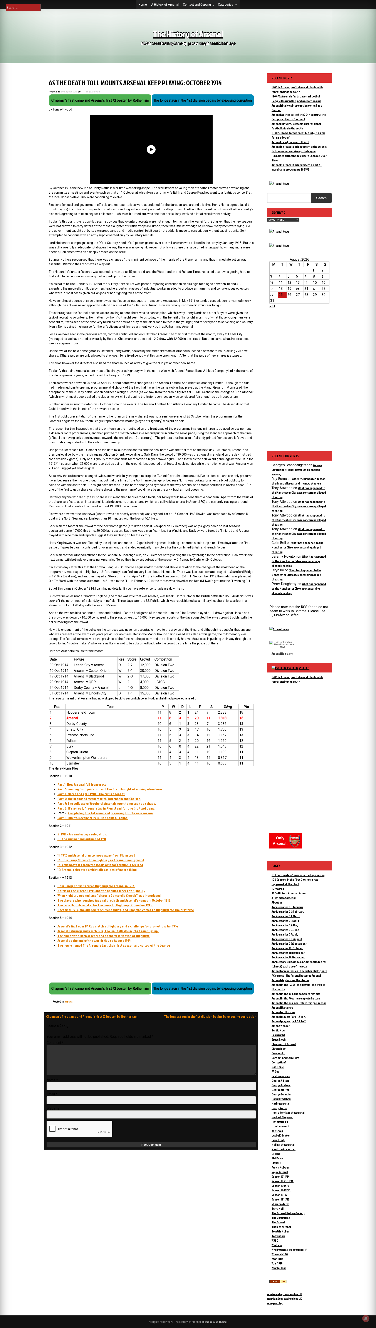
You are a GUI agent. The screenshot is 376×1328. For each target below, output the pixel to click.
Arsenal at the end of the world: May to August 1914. (94, 940)
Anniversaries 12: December (288, 957)
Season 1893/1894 (283, 1181)
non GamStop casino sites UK (284, 1294)
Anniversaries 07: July (285, 934)
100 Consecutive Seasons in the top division (298, 875)
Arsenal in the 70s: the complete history (296, 998)
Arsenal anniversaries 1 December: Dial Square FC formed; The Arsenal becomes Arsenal (299, 973)
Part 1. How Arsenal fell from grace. (82, 784)
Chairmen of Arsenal (284, 1044)
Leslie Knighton (281, 1135)
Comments (278, 1053)
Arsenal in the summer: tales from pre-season (299, 1003)
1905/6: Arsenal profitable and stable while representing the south (297, 679)
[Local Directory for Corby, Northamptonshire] (278, 1282)
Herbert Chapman (282, 1117)
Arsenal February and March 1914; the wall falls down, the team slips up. (108, 931)
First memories (281, 1076)
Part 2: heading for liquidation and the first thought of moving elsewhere (109, 789)
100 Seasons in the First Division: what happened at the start (295, 881)
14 (305, 282)
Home (143, 4)
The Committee (281, 1218)
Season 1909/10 (281, 1190)
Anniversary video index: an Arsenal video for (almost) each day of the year (299, 964)
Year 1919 (277, 1263)
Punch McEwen (280, 1167)
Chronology (278, 1048)
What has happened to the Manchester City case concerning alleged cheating (299, 492)
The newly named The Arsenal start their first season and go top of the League (113, 945)
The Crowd (278, 1222)
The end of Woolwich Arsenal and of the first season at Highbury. (103, 935)
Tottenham (278, 1236)
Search (321, 198)
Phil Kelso (277, 1158)
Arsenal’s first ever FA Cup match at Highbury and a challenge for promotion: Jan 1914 (117, 926)
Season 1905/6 (280, 1186)
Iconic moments (281, 1126)
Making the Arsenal (283, 1144)
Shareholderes (280, 1204)
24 (271, 295)
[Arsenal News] (279, 183)
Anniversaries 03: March (286, 916)
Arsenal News (280, 653)
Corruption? (279, 1062)
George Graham (281, 1085)
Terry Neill (278, 1208)
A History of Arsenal (165, 4)
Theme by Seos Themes (214, 1322)
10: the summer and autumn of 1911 (81, 839)
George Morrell (280, 1090)
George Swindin (281, 1094)
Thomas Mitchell (281, 1227)
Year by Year (279, 1268)
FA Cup (275, 1071)
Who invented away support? (289, 1250)
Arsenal (69, 1001)
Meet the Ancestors (283, 1149)
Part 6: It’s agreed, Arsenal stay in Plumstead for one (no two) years (106, 808)
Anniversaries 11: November (288, 953)
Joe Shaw (277, 1131)
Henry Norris (279, 1108)
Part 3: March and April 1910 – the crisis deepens (91, 793)
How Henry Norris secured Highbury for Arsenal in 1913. (96, 886)
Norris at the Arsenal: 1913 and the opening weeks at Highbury (101, 890)
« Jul (272, 306)
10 (271, 282)
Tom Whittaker (280, 1231)
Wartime (277, 1245)
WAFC (275, 1240)
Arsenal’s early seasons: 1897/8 (290, 142)
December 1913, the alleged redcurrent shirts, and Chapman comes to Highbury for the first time (125, 909)
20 (297, 289)
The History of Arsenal (188, 34)
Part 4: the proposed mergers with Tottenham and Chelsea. (99, 798)
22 (314, 289)
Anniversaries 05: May (285, 925)
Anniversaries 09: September (289, 943)
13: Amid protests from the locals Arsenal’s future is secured (100, 864)
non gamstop (275, 1303)
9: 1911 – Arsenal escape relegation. (82, 834)
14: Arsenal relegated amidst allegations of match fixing (97, 869)
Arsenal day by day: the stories (290, 980)
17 (271, 289)
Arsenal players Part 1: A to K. (289, 1016)
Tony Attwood (92, 91)
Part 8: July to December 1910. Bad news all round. (92, 817)
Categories (225, 4)
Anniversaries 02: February (288, 911)
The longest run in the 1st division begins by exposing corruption (210, 1016)
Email (52, 1094)
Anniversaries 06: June (285, 930)
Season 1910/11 (280, 1195)
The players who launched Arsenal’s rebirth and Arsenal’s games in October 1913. (114, 900)
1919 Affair (278, 889)
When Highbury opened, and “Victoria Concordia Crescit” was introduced (109, 895)
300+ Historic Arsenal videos (289, 893)
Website (53, 1108)
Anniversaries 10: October (287, 948)
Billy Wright (278, 1035)
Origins (276, 1154)
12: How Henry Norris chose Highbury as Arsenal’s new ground (100, 860)
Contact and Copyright (198, 4)
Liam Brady (278, 1140)
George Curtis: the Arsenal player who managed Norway (297, 469)
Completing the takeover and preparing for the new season (110, 813)
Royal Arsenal (280, 1172)
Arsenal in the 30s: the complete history (296, 994)
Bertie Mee (278, 1030)
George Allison (280, 1080)
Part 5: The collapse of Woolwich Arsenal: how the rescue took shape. (106, 803)
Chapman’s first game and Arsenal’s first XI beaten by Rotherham (91, 1016)
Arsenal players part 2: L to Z (289, 1021)
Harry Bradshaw (281, 1099)
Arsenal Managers (282, 1007)
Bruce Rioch (278, 1039)
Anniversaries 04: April (285, 921)
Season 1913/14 (281, 1176)
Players (276, 1163)
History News (280, 1122)
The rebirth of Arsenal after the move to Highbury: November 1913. (105, 905)
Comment (55, 1043)
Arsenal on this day (283, 1012)
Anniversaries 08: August (287, 939)
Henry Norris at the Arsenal (288, 1112)
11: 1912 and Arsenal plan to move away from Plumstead (96, 855)
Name (52, 1080)
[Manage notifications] (365, 1318)
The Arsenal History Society (288, 1213)
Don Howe (278, 1067)
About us (277, 902)
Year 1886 (277, 1259)
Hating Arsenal (280, 1103)
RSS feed (304, 668)
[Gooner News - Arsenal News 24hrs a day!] (279, 245)
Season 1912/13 (280, 1199)
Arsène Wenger (281, 1026)
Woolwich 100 (280, 1254)
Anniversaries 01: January (287, 907)
